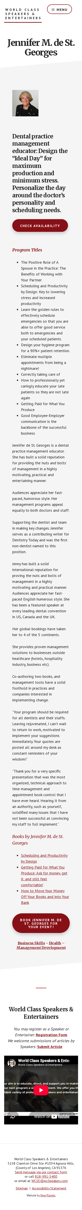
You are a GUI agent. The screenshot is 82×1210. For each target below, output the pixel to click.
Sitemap (22, 1188)
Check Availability (40, 226)
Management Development (41, 947)
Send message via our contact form (41, 1172)
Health (55, 943)
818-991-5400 (46, 1176)
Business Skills (31, 943)
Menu (62, 9)
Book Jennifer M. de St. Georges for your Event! (41, 923)
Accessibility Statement (49, 1188)
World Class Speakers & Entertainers (23, 14)
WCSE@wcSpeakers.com (49, 1181)
